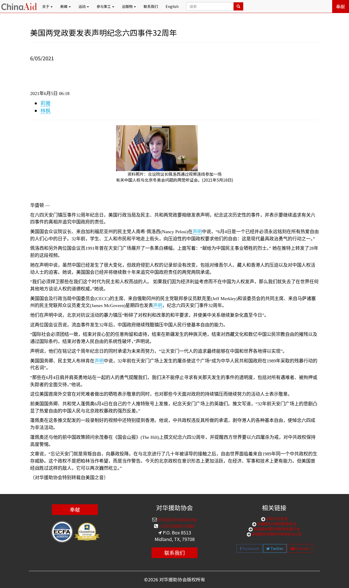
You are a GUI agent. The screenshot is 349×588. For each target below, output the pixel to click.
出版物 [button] (127, 6)
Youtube (301, 548)
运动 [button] (82, 6)
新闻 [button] (64, 6)
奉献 (340, 6)
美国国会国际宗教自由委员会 (276, 528)
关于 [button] (46, 6)
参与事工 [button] (104, 6)
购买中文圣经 (276, 518)
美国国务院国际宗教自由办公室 (276, 533)
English (172, 6)
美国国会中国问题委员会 (276, 523)
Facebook (250, 548)
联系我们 (151, 6)
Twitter (276, 548)
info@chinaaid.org (177, 519)
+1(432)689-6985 (176, 525)
